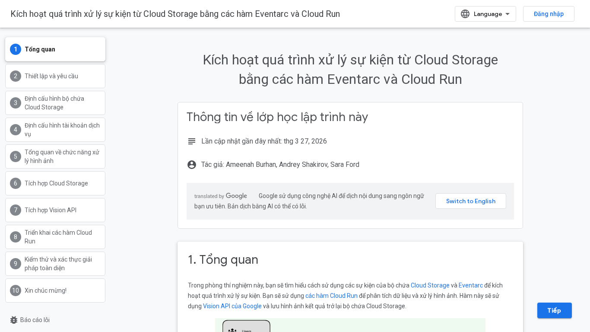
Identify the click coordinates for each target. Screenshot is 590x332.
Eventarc (471, 285)
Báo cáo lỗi (29, 319)
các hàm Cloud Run (331, 295)
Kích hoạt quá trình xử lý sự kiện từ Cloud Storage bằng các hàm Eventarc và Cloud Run (175, 14)
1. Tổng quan (223, 259)
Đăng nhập (549, 13)
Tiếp (554, 310)
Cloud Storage (430, 285)
